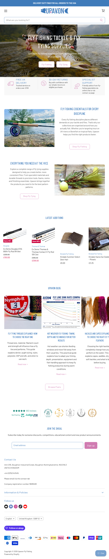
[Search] (101, 20)
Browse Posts (54, 387)
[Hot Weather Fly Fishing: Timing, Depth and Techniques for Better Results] (61, 312)
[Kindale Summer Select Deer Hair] (71, 239)
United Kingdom (29, 518)
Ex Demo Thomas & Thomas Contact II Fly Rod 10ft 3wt (43, 252)
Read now (22, 364)
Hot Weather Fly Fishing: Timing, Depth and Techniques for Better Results (61, 337)
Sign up (91, 445)
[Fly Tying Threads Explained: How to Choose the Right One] (22, 312)
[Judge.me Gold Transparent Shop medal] (59, 413)
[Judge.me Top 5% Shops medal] (81, 413)
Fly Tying (63, 64)
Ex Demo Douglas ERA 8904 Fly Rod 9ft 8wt (12, 250)
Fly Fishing (46, 64)
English (9, 518)
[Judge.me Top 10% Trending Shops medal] (92, 413)
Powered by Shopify (11, 554)
